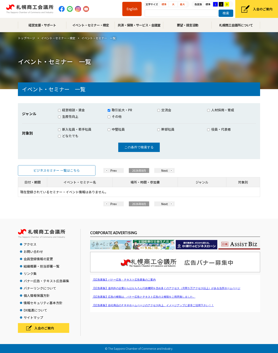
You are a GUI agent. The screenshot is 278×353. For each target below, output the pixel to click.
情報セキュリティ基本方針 (43, 302)
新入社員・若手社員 (76, 129)
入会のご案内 (263, 9)
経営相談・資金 (73, 109)
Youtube (86, 9)
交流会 (166, 109)
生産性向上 (69, 116)
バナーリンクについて (40, 288)
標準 (164, 4)
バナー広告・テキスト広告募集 (46, 280)
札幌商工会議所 (30, 9)
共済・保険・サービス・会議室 (139, 25)
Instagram (78, 9)
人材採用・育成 (222, 109)
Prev (113, 170)
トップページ (26, 38)
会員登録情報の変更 (38, 258)
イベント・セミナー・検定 (90, 25)
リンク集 (30, 273)
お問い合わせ (33, 251)
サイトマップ (33, 317)
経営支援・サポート (42, 25)
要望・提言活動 (187, 25)
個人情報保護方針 (37, 295)
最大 (182, 4)
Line (70, 9)
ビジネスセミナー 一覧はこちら (56, 170)
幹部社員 (167, 129)
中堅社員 (118, 129)
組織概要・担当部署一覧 (41, 266)
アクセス (30, 244)
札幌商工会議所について (236, 25)
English (132, 8)
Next (164, 170)
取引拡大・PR (121, 109)
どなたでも (69, 135)
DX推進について (35, 310)
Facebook (62, 9)
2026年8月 (139, 170)
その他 (116, 116)
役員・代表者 (220, 129)
